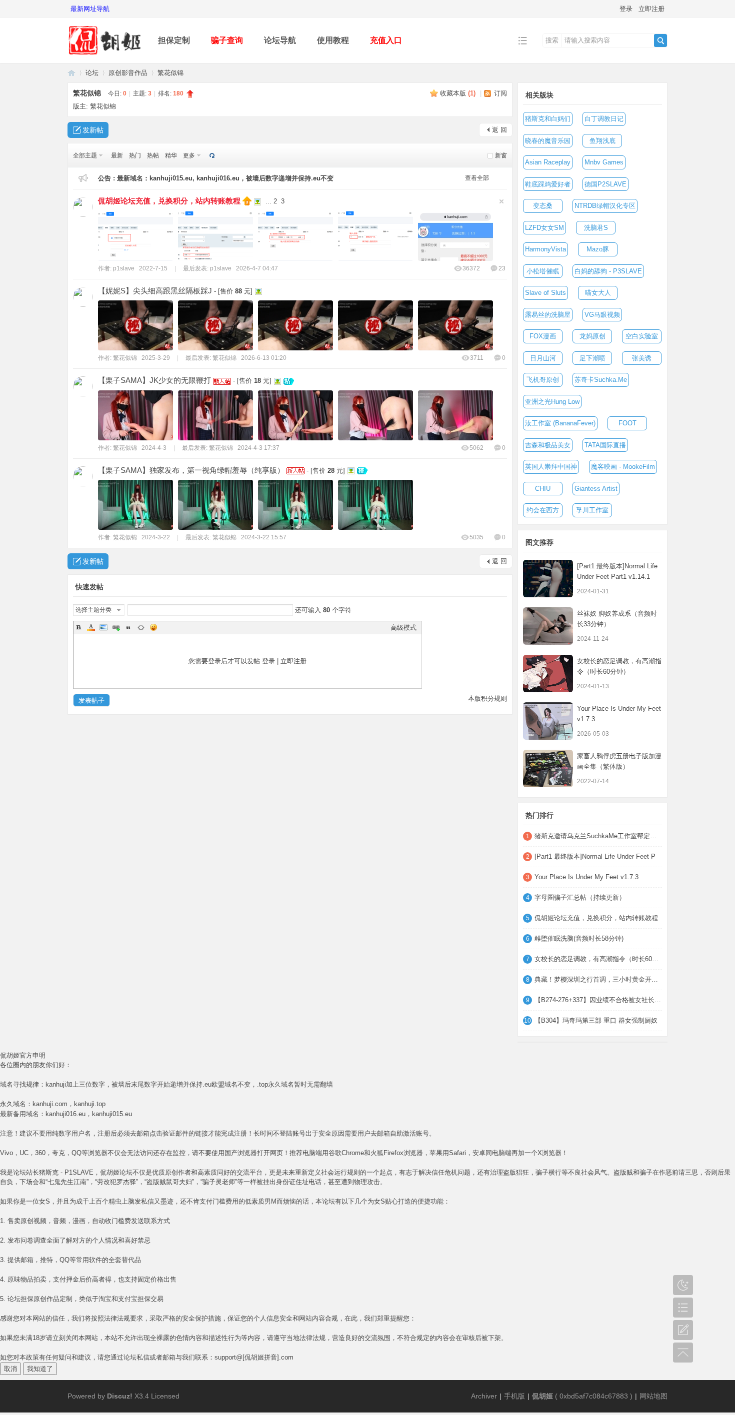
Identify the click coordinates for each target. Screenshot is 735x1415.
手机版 (514, 1396)
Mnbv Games (604, 162)
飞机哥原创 (542, 379)
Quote (129, 627)
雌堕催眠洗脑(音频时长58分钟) (579, 938)
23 (502, 268)
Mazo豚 (597, 249)
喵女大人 (598, 292)
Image (103, 627)
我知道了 (40, 1369)
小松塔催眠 (542, 271)
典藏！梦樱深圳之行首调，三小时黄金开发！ (598, 979)
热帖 (153, 155)
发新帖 (93, 130)
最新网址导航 (90, 8)
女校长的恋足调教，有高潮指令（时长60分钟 (598, 959)
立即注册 (651, 8)
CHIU (542, 488)
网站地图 (654, 1396)
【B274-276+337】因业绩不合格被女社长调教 (598, 1000)
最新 (117, 155)
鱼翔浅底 (603, 140)
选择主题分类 (94, 609)
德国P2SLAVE (605, 184)
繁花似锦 (171, 72)
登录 (626, 8)
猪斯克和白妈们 (547, 118)
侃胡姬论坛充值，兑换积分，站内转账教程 (169, 200)
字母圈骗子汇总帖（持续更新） (580, 897)
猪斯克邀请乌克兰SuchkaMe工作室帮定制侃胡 (598, 836)
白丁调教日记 (604, 118)
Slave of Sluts (545, 292)
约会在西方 (542, 510)
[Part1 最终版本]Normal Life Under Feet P (595, 856)
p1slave (123, 268)
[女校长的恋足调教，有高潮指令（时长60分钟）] (548, 673)
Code (141, 627)
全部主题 (85, 155)
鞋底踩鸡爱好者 (547, 184)
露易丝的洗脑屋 (547, 314)
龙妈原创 (593, 336)
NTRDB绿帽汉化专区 (605, 205)
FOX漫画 (543, 336)
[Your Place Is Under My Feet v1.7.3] (548, 721)
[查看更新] (211, 155)
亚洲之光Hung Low (552, 401)
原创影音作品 (128, 72)
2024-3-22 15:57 (263, 537)
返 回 (499, 129)
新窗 (501, 155)
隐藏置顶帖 (501, 201)
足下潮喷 (593, 358)
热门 (135, 155)
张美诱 (642, 358)
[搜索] (660, 40)
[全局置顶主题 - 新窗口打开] (248, 200)
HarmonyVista (545, 249)
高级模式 (403, 627)
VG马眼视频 (602, 314)
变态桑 (542, 205)
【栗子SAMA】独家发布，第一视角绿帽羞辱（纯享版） (191, 470)
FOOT (627, 423)
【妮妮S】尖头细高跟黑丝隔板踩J (155, 290)
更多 (189, 155)
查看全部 (477, 177)
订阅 (500, 93)
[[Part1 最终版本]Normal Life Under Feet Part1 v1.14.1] (548, 578)
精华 (171, 155)
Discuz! (119, 1396)
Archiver (484, 1396)
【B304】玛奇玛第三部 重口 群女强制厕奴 (596, 1020)
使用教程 (333, 40)
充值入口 (386, 40)
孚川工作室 (592, 510)
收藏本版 (458, 93)
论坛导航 (280, 40)
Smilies (153, 627)
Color (91, 627)
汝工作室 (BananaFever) (560, 423)
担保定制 (174, 40)
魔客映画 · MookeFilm (623, 466)
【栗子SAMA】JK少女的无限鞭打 (154, 380)
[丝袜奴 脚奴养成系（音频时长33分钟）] (548, 626)
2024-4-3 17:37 (259, 447)
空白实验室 (642, 336)
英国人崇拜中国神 (551, 466)
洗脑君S (596, 227)
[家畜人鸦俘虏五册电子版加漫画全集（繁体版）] (548, 768)
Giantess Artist (596, 488)
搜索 (552, 40)
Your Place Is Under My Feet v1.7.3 (586, 877)
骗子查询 (227, 40)
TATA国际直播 (605, 445)
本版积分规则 (487, 698)
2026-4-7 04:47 (257, 268)
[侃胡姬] (105, 55)
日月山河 (543, 358)
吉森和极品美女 (547, 445)
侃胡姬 (72, 72)
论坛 (92, 72)
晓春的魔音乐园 (547, 140)
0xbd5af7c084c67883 (594, 1396)
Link (116, 627)
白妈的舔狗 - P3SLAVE (608, 271)
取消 (10, 1369)
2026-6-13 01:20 (263, 357)
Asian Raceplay (547, 162)
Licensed (165, 1396)
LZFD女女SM (544, 227)
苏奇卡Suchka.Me (600, 379)
